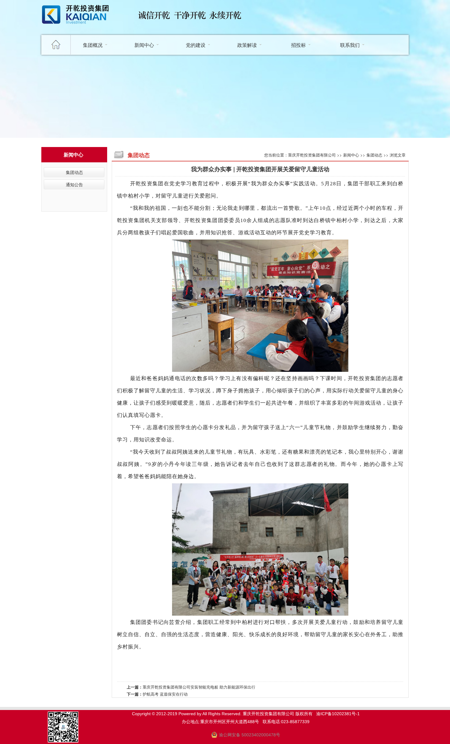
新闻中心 (144, 44)
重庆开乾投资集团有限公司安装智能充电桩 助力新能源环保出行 (199, 687)
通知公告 (74, 184)
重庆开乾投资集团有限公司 (312, 155)
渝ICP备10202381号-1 (338, 713)
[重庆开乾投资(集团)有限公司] (78, 27)
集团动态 (74, 172)
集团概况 (93, 44)
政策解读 (247, 44)
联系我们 (350, 44)
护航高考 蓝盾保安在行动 (165, 694)
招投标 (298, 44)
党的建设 (195, 44)
